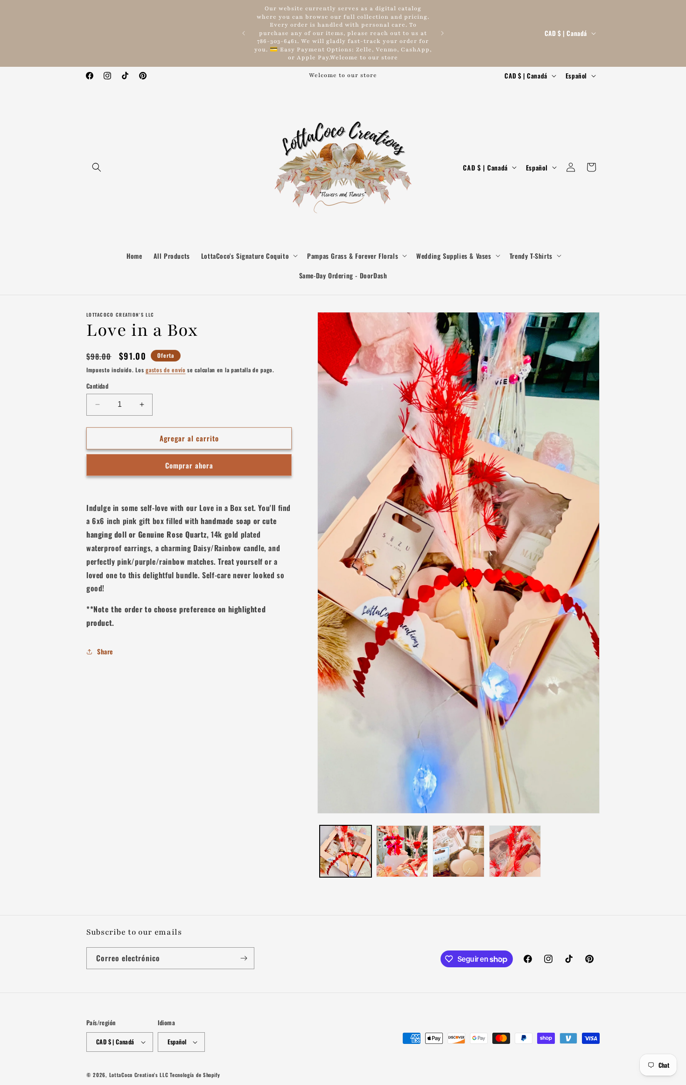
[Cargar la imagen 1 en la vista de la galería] (345, 851)
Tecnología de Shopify (195, 1074)
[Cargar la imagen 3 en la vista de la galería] (458, 851)
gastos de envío (166, 370)
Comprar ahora (189, 465)
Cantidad (97, 386)
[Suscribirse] (243, 958)
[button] (96, 167)
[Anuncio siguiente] (442, 33)
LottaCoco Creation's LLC (138, 1074)
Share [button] (105, 651)
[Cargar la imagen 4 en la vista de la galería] (515, 851)
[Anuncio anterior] (243, 33)
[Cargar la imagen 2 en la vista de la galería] (402, 851)
